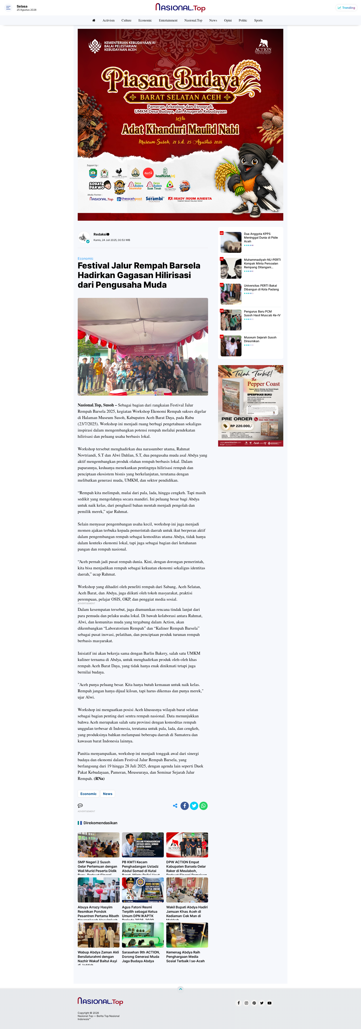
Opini (228, 20)
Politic (243, 20)
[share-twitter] (194, 806)
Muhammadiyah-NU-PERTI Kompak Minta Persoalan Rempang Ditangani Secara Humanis (262, 263)
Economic (145, 20)
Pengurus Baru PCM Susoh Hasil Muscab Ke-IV (262, 313)
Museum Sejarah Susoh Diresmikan (260, 339)
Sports (258, 20)
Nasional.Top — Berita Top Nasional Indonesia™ (98, 1017)
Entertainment (168, 20)
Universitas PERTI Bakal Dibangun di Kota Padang (261, 287)
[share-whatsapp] (203, 806)
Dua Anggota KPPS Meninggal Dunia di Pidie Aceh (261, 237)
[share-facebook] (184, 806)
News (213, 20)
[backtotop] (180, 989)
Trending (348, 7)
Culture (126, 20)
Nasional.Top (193, 20)
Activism (108, 20)
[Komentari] (80, 806)
